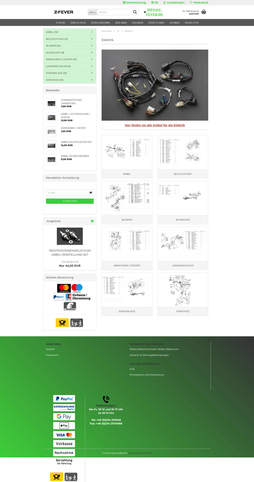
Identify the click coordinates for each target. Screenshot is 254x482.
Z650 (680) (121, 22)
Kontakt (50, 349)
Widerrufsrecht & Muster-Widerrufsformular (154, 349)
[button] (155, 2)
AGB (132, 369)
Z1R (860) (175, 22)
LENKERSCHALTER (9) (58, 66)
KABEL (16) (52, 32)
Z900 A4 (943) (78, 22)
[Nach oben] (244, 477)
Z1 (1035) (60, 22)
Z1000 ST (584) (156, 22)
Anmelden (70, 201)
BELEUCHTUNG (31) (57, 39)
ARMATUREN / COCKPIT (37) (61, 59)
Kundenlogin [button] (175, 2)
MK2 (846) (137, 22)
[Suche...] (135, 12)
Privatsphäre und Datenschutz (147, 374)
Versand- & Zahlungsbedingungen (149, 355)
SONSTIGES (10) (54, 79)
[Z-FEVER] (64, 12)
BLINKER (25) (53, 45)
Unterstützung (135, 2)
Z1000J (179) (191, 22)
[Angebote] (92, 221)
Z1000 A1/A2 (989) (100, 22)
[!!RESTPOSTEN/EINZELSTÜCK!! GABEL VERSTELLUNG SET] (70, 236)
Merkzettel (200, 2)
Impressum (52, 355)
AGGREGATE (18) (55, 52)
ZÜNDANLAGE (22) (56, 73)
